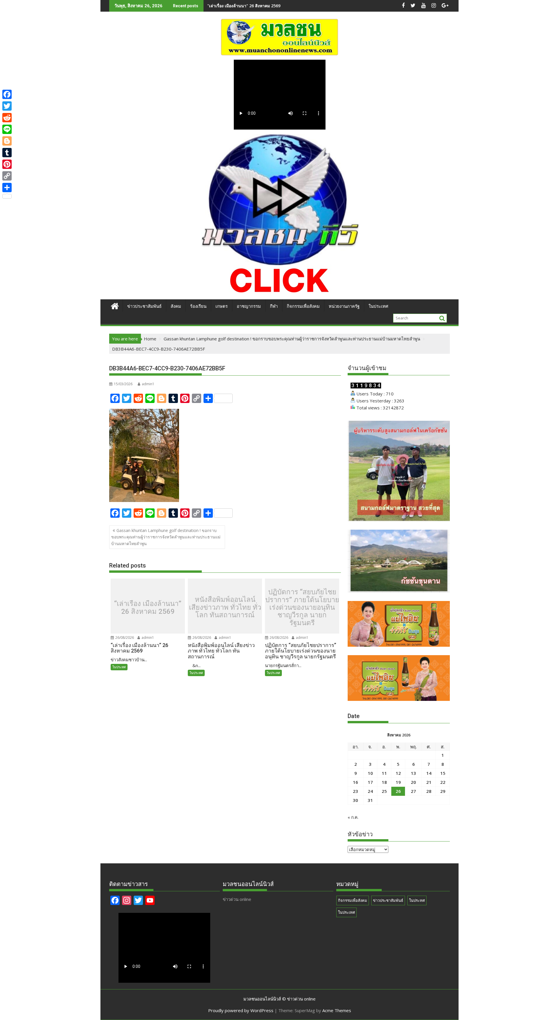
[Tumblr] (7, 152)
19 (398, 782)
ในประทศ (119, 667)
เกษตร (221, 306)
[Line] (7, 129)
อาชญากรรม (249, 306)
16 (355, 782)
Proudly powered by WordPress (240, 1010)
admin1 (148, 383)
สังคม (176, 306)
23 (355, 791)
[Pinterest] (7, 164)
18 (384, 782)
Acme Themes (336, 1010)
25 (384, 791)
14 (428, 773)
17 (370, 782)
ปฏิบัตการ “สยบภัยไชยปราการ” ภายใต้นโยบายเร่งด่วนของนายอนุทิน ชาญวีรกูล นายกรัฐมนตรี (302, 607)
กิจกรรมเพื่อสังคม (303, 306)
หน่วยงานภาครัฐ (344, 306)
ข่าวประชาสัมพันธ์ (144, 306)
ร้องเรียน (198, 306)
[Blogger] (7, 141)
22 (442, 782)
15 (442, 773)
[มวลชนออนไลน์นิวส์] (115, 305)
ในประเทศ (378, 306)
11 (384, 773)
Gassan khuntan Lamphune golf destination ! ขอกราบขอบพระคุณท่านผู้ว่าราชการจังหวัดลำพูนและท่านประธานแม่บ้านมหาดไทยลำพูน (165, 537)
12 (398, 773)
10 (370, 773)
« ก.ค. (353, 817)
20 (413, 782)
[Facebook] (7, 94)
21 (428, 782)
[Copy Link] (7, 176)
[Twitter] (7, 106)
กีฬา (274, 306)
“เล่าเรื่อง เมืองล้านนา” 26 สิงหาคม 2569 (147, 607)
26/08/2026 (124, 637)
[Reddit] (7, 117)
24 (370, 791)
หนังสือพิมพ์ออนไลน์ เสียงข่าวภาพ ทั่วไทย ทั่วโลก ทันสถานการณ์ (264, 5)
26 (398, 791)
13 (413, 773)
